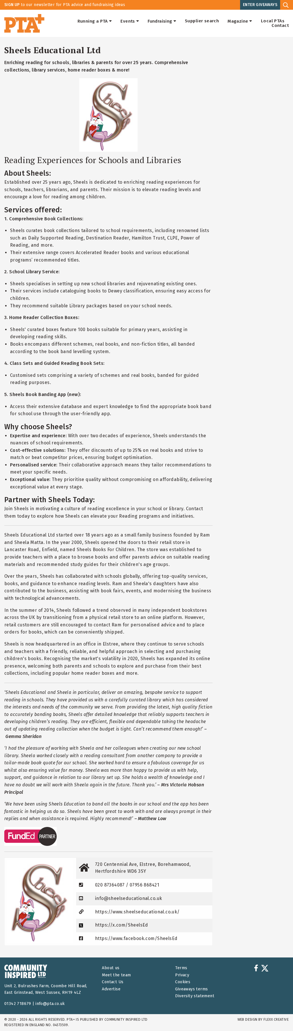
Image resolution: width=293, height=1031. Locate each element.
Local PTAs (272, 21)
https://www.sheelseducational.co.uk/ (137, 912)
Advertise (111, 989)
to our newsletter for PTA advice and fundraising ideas (64, 4)
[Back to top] (277, 1015)
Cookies (182, 981)
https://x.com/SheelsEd (121, 925)
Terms (181, 967)
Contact (280, 25)
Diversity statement (194, 996)
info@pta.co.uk (50, 1003)
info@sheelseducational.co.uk (128, 898)
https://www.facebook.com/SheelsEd (136, 938)
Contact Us (112, 981)
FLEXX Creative (276, 1020)
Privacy (182, 975)
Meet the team (116, 975)
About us (110, 967)
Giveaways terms (191, 989)
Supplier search (202, 21)
